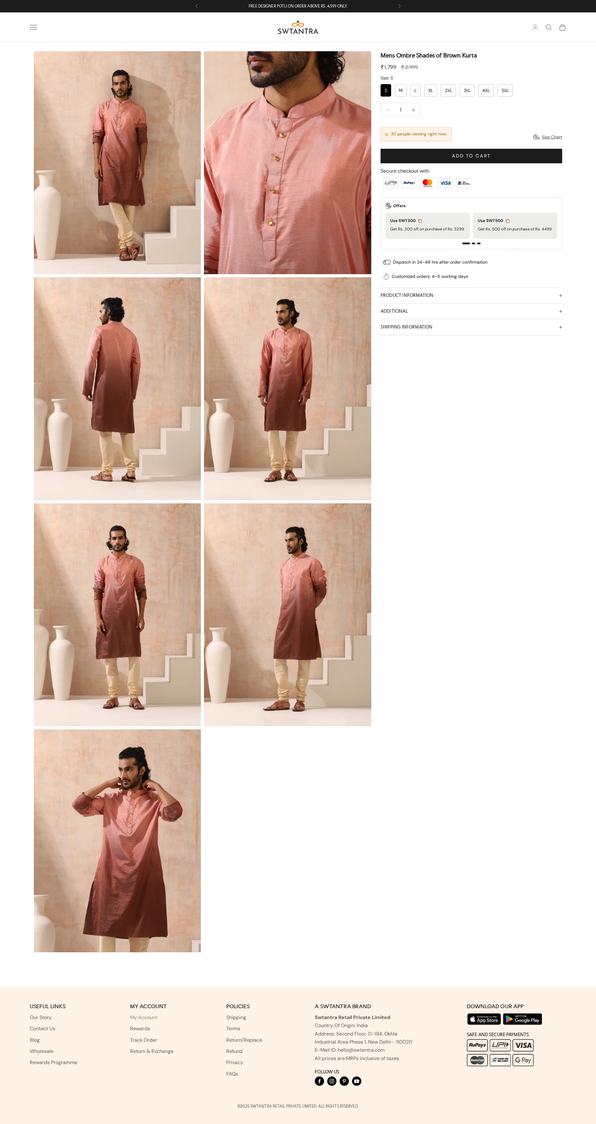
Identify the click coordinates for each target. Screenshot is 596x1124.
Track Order (143, 1040)
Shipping (236, 1017)
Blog (35, 1040)
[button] (466, 243)
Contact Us (42, 1028)
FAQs (232, 1074)
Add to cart (471, 156)
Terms (233, 1028)
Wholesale (41, 1051)
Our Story (41, 1017)
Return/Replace (244, 1040)
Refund (234, 1051)
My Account (143, 1017)
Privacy (234, 1062)
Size (387, 78)
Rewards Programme (53, 1062)
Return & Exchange (152, 1051)
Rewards (140, 1028)
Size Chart (552, 137)
